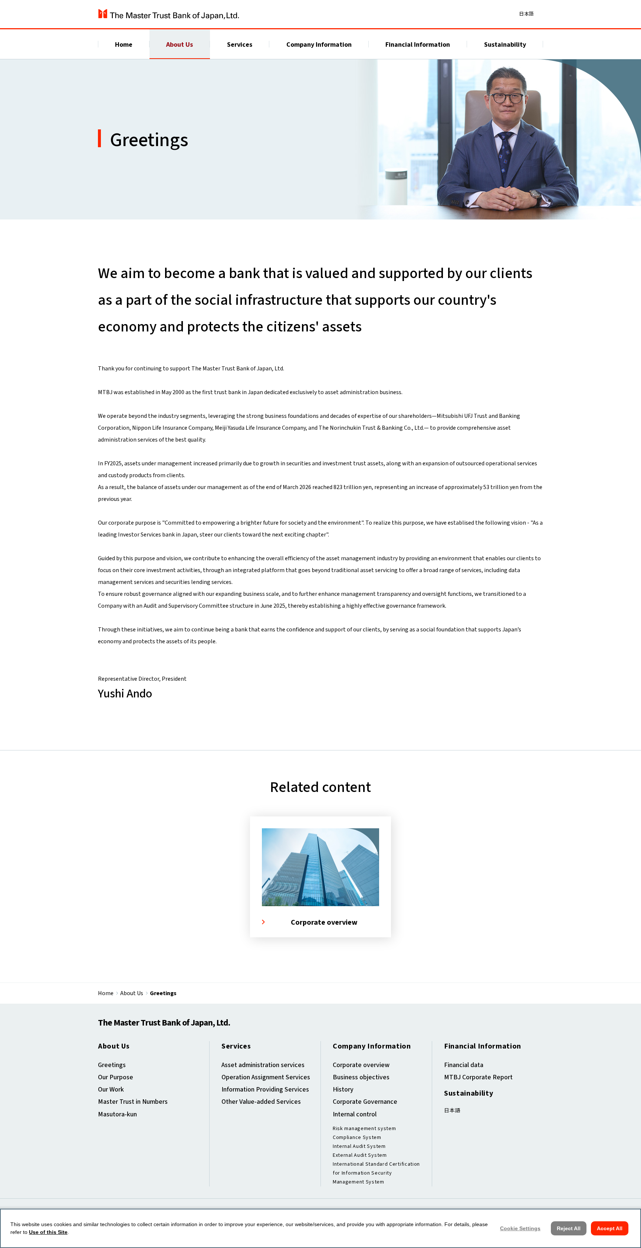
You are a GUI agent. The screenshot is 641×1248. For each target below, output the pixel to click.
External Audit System (360, 1155)
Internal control (355, 1114)
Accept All (609, 1228)
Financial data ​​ (464, 1065)
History (343, 1089)
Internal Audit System (359, 1146)
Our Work (111, 1089)
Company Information (319, 44)
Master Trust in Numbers (133, 1101)
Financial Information (417, 44)
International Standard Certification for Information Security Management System (376, 1173)
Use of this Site (48, 1232)
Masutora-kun (117, 1114)
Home (123, 44)
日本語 (526, 13)
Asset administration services (263, 1065)
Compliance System (357, 1137)
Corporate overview (361, 1065)
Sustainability (505, 44)
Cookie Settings (520, 1228)
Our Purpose (115, 1077)
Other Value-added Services (261, 1101)
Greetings (112, 1065)
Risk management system (364, 1128)
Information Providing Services (265, 1089)
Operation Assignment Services (265, 1077)
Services (239, 44)
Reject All (569, 1228)
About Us (179, 44)
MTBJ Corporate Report (478, 1077)
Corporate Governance (365, 1101)
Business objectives (361, 1077)
